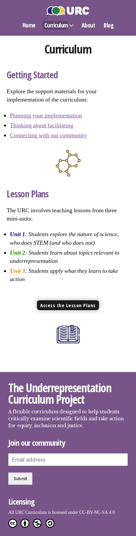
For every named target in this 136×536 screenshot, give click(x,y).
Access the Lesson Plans (68, 305)
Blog (109, 25)
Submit (20, 478)
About (88, 25)
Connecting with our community (48, 135)
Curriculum (56, 25)
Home (29, 25)
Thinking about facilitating (41, 125)
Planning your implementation (46, 115)
